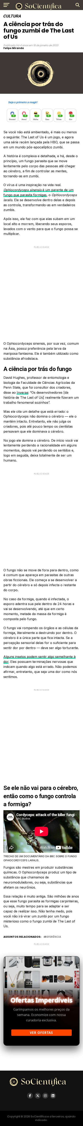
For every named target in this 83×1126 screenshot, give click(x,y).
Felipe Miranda (13, 48)
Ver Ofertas (41, 1032)
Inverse (22, 392)
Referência (53, 937)
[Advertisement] (41, 290)
